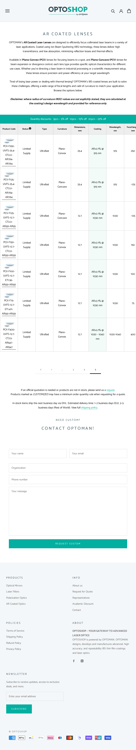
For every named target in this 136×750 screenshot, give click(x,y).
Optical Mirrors (14, 586)
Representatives (81, 598)
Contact (76, 610)
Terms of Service (15, 631)
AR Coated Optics (16, 604)
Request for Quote (82, 592)
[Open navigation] (7, 10)
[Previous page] (40, 370)
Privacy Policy (13, 649)
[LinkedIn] (82, 661)
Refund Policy (13, 643)
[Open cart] (129, 11)
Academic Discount (83, 604)
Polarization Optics (16, 598)
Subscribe (19, 709)
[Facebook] (73, 661)
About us (77, 586)
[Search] (113, 11)
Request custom (68, 544)
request (110, 390)
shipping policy (89, 407)
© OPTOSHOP (18, 732)
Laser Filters (12, 592)
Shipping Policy (14, 637)
